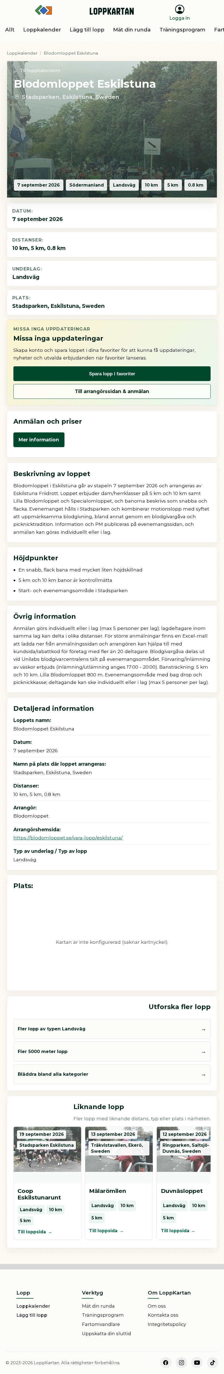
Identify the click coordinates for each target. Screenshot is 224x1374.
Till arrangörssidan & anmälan (112, 391)
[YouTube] (197, 1363)
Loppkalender (22, 53)
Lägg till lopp (31, 1315)
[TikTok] (213, 1363)
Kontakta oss (163, 1315)
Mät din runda (98, 1306)
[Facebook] (166, 1363)
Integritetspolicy (167, 1324)
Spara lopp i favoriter (112, 373)
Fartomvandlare (101, 1324)
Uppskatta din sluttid (106, 1333)
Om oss (157, 1306)
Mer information (39, 440)
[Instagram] (181, 1363)
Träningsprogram (103, 1315)
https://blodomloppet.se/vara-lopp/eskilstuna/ (68, 838)
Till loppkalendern (40, 70)
